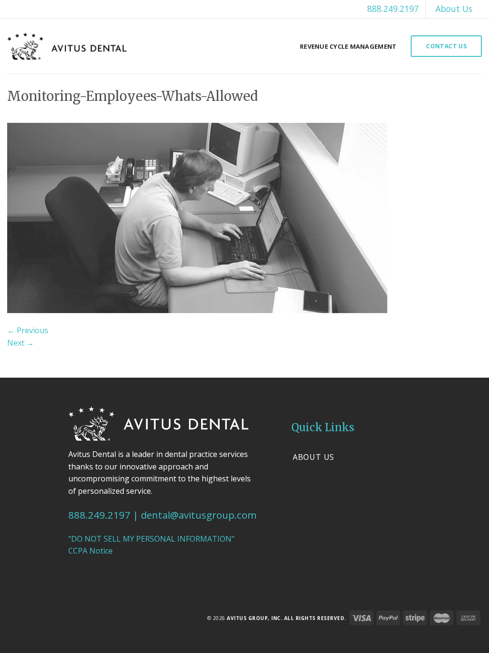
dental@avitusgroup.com (198, 515)
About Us (454, 8)
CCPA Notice (90, 550)
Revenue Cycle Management (348, 46)
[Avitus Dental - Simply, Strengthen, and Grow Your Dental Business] (67, 46)
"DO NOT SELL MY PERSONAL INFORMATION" (151, 538)
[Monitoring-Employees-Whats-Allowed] (197, 217)
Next (20, 342)
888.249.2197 (393, 8)
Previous (27, 330)
